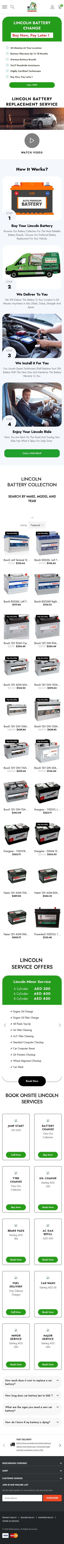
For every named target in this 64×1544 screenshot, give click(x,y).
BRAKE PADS (16, 1231)
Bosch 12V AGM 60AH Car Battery (22, 685)
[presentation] (4, 1025)
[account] (52, 7)
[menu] (4, 7)
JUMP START (16, 1126)
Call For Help (32, 453)
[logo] (32, 7)
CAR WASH (48, 1283)
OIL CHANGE (48, 1178)
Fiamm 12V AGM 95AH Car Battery (22, 934)
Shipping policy (46, 1517)
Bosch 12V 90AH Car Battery (19, 643)
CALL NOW (32, 84)
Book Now (32, 1081)
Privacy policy (9, 1517)
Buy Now (48, 1154)
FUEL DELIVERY (16, 1284)
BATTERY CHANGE (48, 1127)
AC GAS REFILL (48, 1232)
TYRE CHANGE (16, 1180)
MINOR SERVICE (16, 1337)
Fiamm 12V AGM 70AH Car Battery (22, 893)
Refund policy (28, 1517)
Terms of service (10, 1521)
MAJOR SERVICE (48, 1337)
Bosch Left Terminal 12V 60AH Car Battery (26, 560)
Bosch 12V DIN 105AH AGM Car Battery (26, 726)
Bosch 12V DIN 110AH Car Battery (22, 768)
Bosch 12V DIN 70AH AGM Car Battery (25, 809)
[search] (12, 7)
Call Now (16, 1154)
